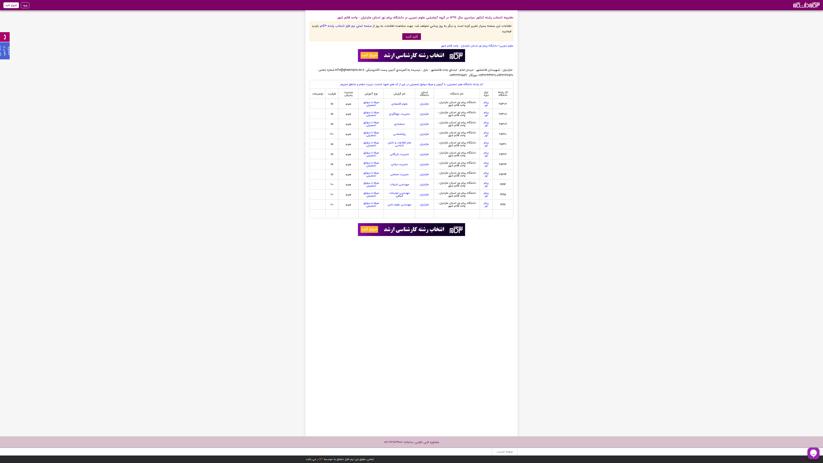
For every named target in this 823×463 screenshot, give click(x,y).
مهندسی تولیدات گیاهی (399, 194)
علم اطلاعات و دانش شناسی (399, 144)
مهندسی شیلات (399, 184)
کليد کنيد (411, 36)
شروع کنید (11, 5)
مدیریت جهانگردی (399, 113)
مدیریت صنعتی (399, 174)
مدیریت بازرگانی (399, 154)
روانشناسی (399, 134)
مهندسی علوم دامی (399, 204)
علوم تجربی (506, 45)
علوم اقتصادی (399, 103)
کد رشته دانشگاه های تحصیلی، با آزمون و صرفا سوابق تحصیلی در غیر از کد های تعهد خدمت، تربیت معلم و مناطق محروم (411, 84)
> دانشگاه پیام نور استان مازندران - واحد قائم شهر (470, 45)
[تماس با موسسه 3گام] (5, 37)
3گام (320, 459)
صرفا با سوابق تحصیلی (371, 103)
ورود (25, 5)
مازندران (424, 103)
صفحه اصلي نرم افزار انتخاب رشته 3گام (346, 26)
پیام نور (486, 103)
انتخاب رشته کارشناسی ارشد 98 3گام (806, 5)
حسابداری (399, 124)
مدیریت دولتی (399, 164)
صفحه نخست (505, 451)
